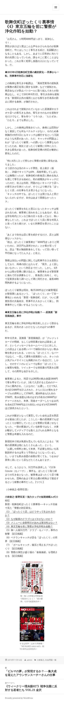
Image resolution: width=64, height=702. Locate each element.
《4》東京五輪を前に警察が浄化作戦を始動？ (29, 526)
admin (29, 660)
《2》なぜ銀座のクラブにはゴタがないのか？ (29, 518)
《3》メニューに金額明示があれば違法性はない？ (31, 522)
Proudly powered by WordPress (19, 698)
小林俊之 (40, 660)
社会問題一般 (50, 660)
